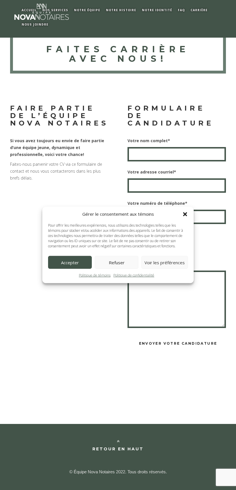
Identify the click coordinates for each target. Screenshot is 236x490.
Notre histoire (121, 10)
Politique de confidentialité (133, 275)
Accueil (29, 10)
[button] (185, 214)
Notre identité (157, 10)
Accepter (70, 262)
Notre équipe (87, 10)
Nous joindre (35, 24)
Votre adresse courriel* (151, 172)
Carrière (199, 10)
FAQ (181, 10)
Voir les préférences (164, 262)
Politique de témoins (95, 275)
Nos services (55, 10)
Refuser (117, 262)
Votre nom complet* (148, 140)
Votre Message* (144, 258)
